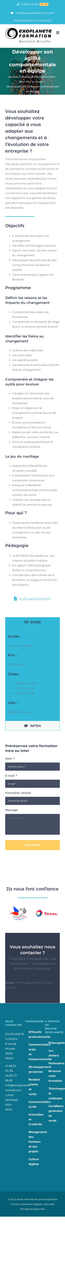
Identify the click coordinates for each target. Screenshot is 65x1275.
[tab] (32, 622)
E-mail (11, 775)
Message (11, 810)
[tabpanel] (32, 674)
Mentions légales (32, 1204)
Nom (10, 758)
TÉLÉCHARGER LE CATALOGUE (32, 20)
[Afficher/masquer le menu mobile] (58, 32)
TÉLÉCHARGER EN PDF (34, 599)
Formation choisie (18, 793)
